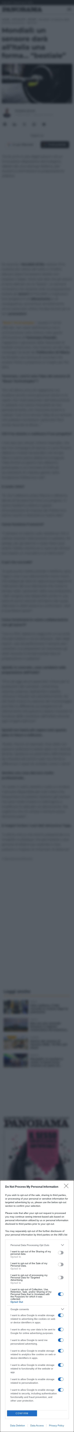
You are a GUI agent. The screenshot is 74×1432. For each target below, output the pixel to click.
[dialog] (37, 1306)
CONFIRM (22, 1413)
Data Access (37, 1425)
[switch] (61, 1252)
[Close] (67, 1187)
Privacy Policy (56, 1425)
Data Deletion (17, 1425)
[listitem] (37, 1245)
